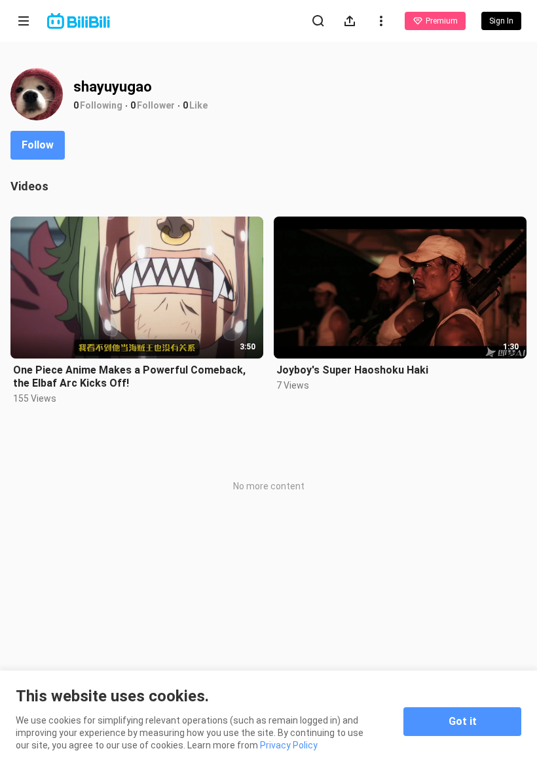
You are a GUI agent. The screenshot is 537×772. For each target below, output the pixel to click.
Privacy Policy (289, 745)
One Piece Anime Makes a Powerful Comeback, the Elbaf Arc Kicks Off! (129, 376)
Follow (38, 145)
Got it (463, 721)
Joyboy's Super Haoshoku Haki (352, 370)
